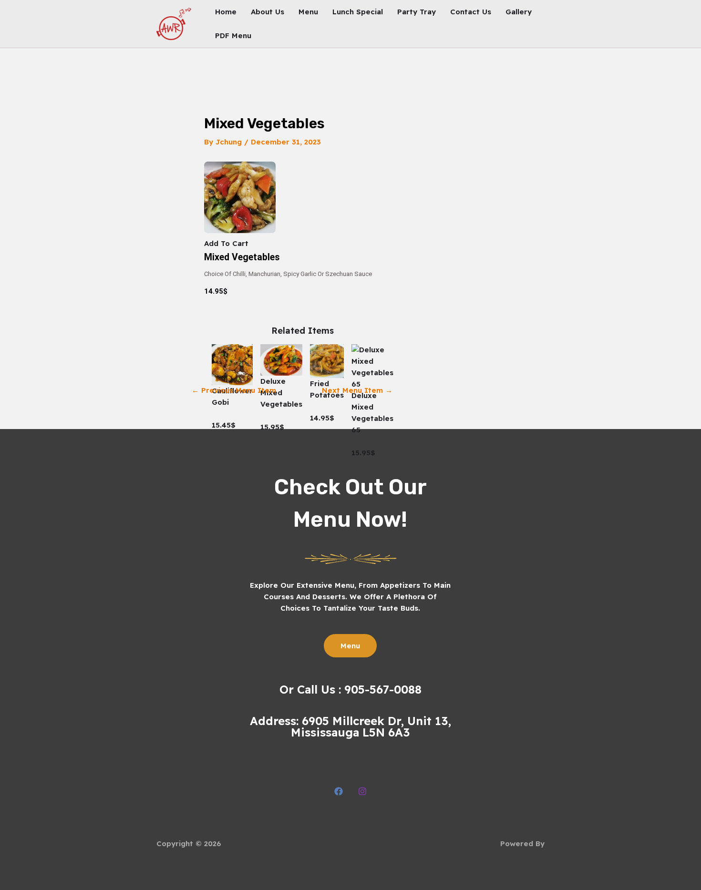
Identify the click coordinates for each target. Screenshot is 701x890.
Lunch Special (357, 11)
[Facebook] (339, 791)
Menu (308, 11)
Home (226, 11)
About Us (267, 11)
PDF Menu (233, 35)
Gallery (518, 11)
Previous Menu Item (234, 390)
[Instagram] (362, 791)
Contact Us (470, 11)
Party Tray (416, 11)
